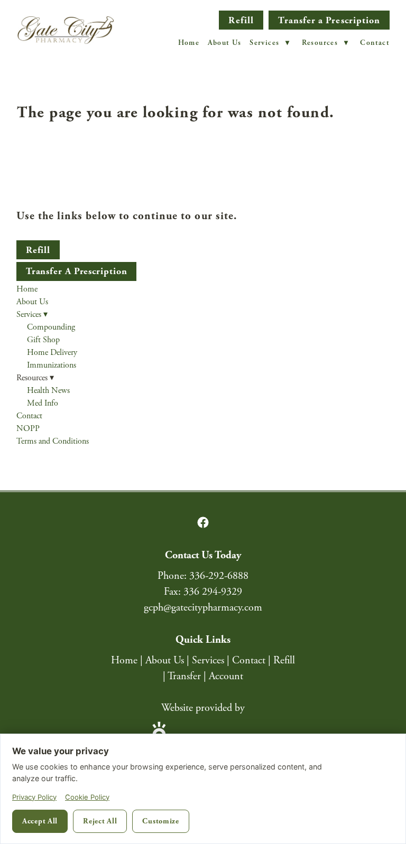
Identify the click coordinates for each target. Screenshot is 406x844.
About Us (225, 42)
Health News (48, 390)
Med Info (42, 403)
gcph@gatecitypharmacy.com (203, 607)
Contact (375, 42)
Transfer (184, 676)
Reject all (100, 821)
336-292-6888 (218, 576)
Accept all (40, 821)
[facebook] (203, 522)
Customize (160, 821)
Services (270, 42)
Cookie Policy (87, 797)
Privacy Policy (34, 797)
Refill (240, 20)
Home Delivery (52, 352)
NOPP (28, 428)
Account (226, 676)
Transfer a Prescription (329, 20)
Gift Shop (43, 339)
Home (189, 42)
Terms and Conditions (52, 441)
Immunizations (51, 365)
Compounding (51, 327)
